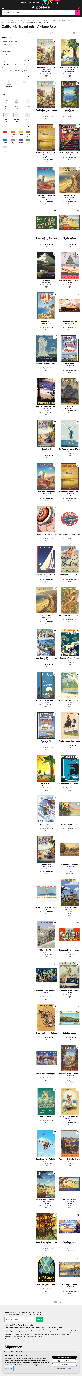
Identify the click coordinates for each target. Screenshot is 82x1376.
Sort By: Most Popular (53, 33)
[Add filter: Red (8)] (5, 131)
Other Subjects (14, 20)
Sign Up (39, 1319)
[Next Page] (79, 33)
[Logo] (41, 7)
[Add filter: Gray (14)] (13, 139)
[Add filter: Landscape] (24, 82)
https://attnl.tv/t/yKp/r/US (12, 1336)
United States (53, 20)
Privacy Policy (9, 1369)
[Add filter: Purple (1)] (20, 139)
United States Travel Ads (66, 20)
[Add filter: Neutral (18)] (5, 146)
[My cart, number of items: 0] (78, 7)
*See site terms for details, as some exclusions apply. (19, 1339)
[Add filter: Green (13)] (28, 139)
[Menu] (3, 7)
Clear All (29, 32)
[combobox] (39, 12)
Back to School (25, 20)
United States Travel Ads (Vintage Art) (14, 22)
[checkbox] (6, 103)
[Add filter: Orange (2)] (13, 131)
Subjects (4, 20)
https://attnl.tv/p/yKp (34, 1336)
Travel (34, 20)
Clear (24, 60)
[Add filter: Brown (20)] (28, 131)
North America (42, 20)
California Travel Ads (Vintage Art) (38, 22)
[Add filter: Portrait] (9, 82)
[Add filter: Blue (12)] (5, 139)
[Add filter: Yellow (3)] (20, 131)
